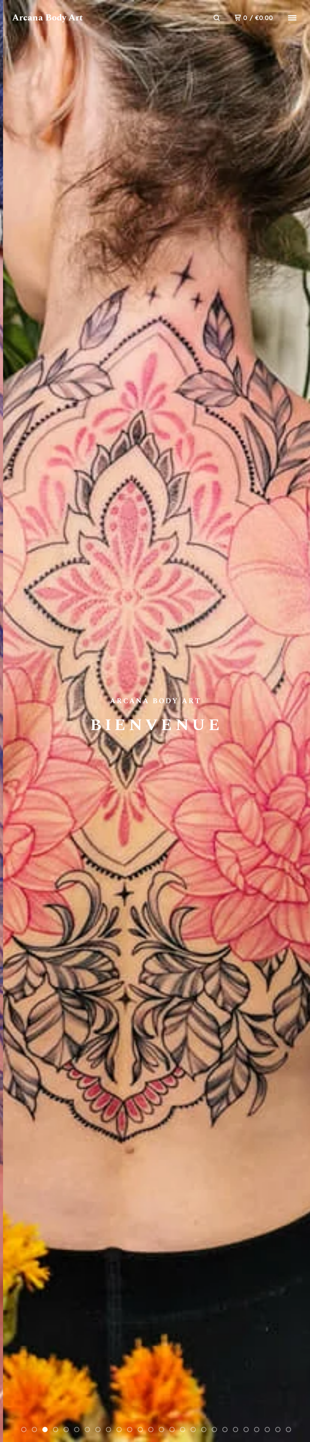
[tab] (23, 1429)
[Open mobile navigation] (292, 18)
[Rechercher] (216, 18)
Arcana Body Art (47, 18)
